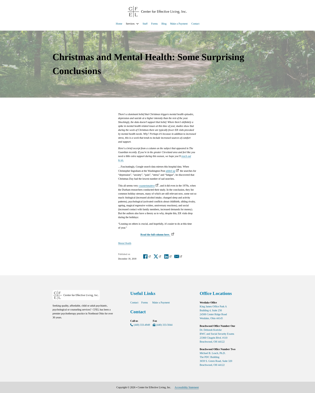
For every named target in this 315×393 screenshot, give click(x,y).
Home (119, 23)
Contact (195, 23)
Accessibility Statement (187, 387)
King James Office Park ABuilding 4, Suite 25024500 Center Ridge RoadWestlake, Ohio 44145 (213, 312)
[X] (157, 256)
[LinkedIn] (168, 256)
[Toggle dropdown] (137, 23)
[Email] (178, 256)
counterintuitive (147, 185)
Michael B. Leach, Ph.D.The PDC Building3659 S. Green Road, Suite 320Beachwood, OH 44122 (216, 359)
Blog (164, 23)
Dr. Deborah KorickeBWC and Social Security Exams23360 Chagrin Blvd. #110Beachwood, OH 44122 (217, 335)
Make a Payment (179, 23)
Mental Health (124, 243)
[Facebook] (147, 256)
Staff (145, 23)
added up (170, 170)
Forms (154, 23)
